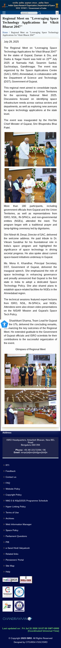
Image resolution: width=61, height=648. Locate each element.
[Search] (39, 13)
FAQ (8, 483)
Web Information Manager (19, 524)
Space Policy (12, 530)
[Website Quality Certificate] (19, 592)
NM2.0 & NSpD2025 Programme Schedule (27, 501)
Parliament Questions (16, 536)
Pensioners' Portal (15, 560)
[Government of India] (10, 580)
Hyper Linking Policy (16, 506)
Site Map (10, 566)
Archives (10, 518)
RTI (7, 465)
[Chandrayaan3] (17, 619)
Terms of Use (12, 512)
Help (8, 572)
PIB (7, 542)
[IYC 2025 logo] (8, 592)
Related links (12, 554)
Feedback (10, 471)
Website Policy (13, 489)
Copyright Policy (14, 495)
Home (6, 32)
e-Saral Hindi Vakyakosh (18, 548)
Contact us (11, 477)
